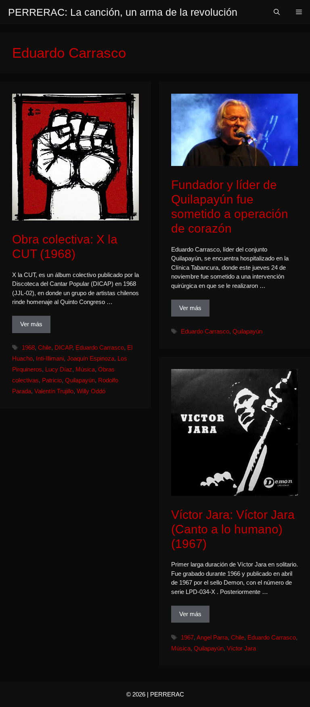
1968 (28, 347)
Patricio (52, 380)
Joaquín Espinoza (90, 358)
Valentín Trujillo (53, 391)
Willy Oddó (91, 391)
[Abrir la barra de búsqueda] (277, 12)
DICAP (63, 347)
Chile (44, 347)
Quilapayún (80, 380)
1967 (187, 637)
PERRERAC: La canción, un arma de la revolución (122, 12)
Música (85, 369)
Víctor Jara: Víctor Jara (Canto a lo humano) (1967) (233, 529)
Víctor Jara (241, 648)
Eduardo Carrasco (99, 347)
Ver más (31, 324)
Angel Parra (212, 637)
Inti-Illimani (50, 358)
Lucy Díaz (58, 369)
